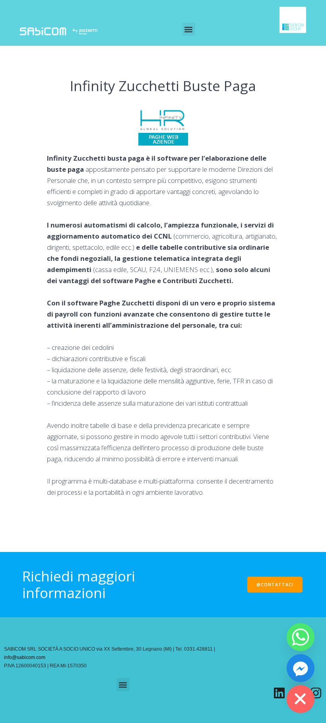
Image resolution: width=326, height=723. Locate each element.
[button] (188, 29)
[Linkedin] (279, 693)
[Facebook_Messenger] (300, 668)
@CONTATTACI (274, 584)
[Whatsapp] (300, 637)
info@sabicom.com (24, 657)
